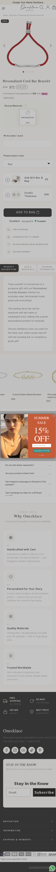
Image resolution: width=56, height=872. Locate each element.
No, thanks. (41, 455)
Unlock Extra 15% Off (41, 451)
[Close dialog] (53, 416)
